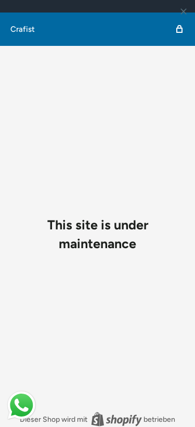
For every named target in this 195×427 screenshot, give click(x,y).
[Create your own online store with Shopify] (116, 419)
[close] (183, 11)
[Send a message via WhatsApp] (21, 405)
